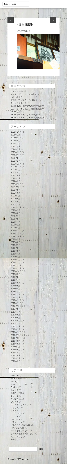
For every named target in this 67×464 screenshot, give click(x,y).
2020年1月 (15, 228)
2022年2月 (15, 181)
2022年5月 (15, 172)
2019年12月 (16, 231)
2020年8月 (15, 213)
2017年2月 (15, 326)
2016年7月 (15, 347)
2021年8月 (15, 193)
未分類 (14, 439)
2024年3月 (15, 143)
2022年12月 (16, 164)
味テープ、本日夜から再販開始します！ (28, 109)
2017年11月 (16, 303)
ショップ (15, 396)
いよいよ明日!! (17, 97)
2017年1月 (15, 329)
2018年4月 (15, 289)
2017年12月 (16, 300)
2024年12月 (16, 138)
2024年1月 (15, 149)
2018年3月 (15, 291)
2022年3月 (15, 178)
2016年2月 (15, 361)
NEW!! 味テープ (18, 112)
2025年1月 (15, 135)
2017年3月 (15, 323)
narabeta (15, 378)
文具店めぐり (16, 436)
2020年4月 (15, 222)
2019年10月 (16, 236)
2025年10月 (16, 132)
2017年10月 (16, 306)
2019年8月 (15, 242)
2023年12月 (16, 152)
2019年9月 (15, 239)
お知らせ (15, 393)
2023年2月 (15, 158)
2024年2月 (15, 146)
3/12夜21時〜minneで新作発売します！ (28, 106)
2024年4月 (15, 141)
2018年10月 (16, 271)
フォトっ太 (17, 422)
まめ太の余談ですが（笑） (22, 434)
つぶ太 (15, 416)
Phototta (14, 387)
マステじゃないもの (21, 425)
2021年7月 (15, 196)
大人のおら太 (18, 428)
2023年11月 (16, 155)
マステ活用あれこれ (19, 431)
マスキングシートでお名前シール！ (26, 94)
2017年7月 (15, 312)
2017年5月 (15, 318)
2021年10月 (16, 187)
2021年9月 (15, 190)
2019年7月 (15, 245)
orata (13, 384)
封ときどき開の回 (18, 91)
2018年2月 (15, 294)
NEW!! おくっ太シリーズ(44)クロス (26, 115)
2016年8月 (15, 344)
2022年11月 (16, 167)
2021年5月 (15, 199)
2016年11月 (16, 335)
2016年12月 (16, 332)
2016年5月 (15, 352)
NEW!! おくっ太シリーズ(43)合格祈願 (27, 117)
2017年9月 (15, 309)
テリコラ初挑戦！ (18, 103)
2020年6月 (15, 219)
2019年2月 (15, 260)
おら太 (15, 410)
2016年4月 (15, 355)
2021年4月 (15, 201)
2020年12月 (16, 207)
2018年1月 (15, 297)
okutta (13, 381)
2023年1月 (15, 161)
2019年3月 (15, 257)
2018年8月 (15, 277)
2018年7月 (15, 280)
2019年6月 (15, 248)
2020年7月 (15, 216)
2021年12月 (16, 184)
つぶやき (15, 399)
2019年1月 (15, 262)
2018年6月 (15, 283)
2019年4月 (15, 254)
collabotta (15, 375)
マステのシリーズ (18, 405)
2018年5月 (15, 286)
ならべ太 (15, 402)
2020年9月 (15, 210)
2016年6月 (15, 350)
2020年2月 (15, 225)
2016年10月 (16, 338)
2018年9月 (15, 274)
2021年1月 (15, 204)
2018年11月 (16, 268)
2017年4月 (15, 320)
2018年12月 (16, 265)
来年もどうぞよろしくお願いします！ (27, 100)
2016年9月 (15, 341)
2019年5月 (15, 251)
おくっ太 (15, 390)
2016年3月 (15, 358)
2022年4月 (15, 175)
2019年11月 (16, 233)
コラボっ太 (17, 413)
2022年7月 (15, 170)
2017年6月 (15, 315)
